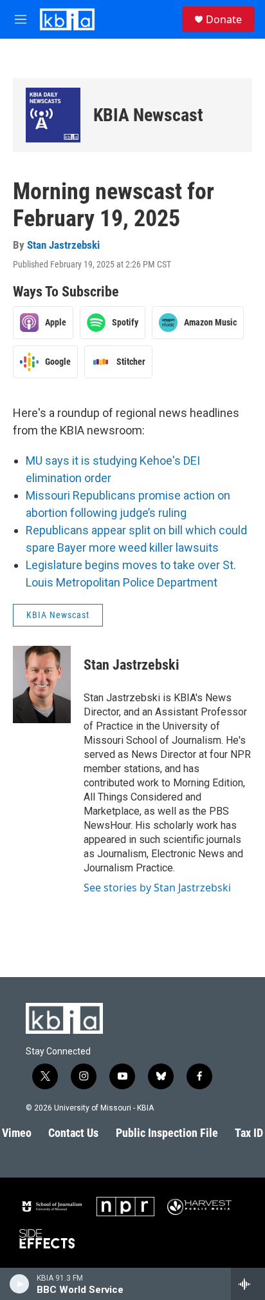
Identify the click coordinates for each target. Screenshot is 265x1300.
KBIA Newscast (148, 115)
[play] (20, 1283)
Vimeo (17, 1133)
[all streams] (248, 1284)
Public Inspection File (167, 1133)
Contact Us (73, 1133)
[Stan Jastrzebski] (42, 684)
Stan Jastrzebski (63, 244)
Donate (224, 19)
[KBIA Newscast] (53, 115)
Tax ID (249, 1133)
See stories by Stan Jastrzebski (157, 887)
